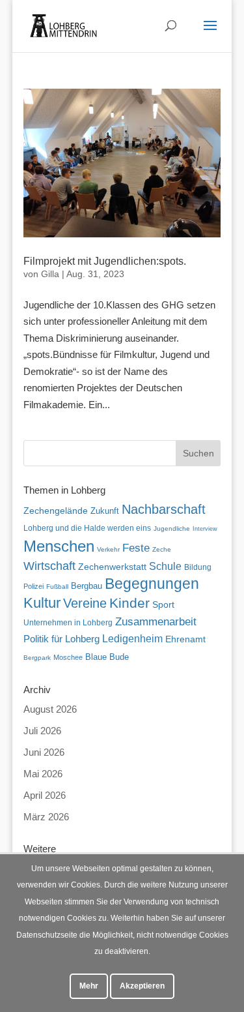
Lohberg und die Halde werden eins (87, 528)
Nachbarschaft (164, 509)
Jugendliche (172, 528)
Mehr (88, 985)
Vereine (85, 603)
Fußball (57, 586)
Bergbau (86, 586)
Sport (163, 605)
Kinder (129, 602)
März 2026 (46, 816)
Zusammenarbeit (156, 621)
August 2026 (50, 709)
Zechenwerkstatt (112, 566)
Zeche (161, 549)
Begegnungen (152, 583)
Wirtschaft (49, 566)
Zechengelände (55, 511)
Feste (136, 548)
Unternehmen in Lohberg (68, 622)
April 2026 (44, 795)
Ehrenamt (185, 639)
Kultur (42, 603)
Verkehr (108, 549)
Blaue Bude (107, 657)
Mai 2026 (42, 773)
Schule (165, 566)
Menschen (58, 546)
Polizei (33, 586)
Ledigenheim (132, 638)
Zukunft (104, 511)
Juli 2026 (42, 730)
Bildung (197, 567)
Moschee (68, 657)
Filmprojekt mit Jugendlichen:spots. (104, 261)
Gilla (50, 274)
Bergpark (37, 657)
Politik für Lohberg (61, 638)
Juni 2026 (43, 752)
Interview (205, 529)
